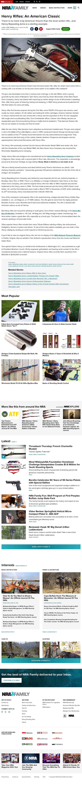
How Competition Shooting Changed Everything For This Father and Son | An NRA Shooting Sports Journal (61, 621)
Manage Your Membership (71, 711)
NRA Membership (68, 702)
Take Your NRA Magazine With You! (10, 766)
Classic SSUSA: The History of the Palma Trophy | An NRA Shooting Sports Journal (61, 614)
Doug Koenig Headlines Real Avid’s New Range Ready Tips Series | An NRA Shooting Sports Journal (19, 616)
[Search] (78, 8)
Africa (59, 603)
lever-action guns (63, 264)
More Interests (21, 566)
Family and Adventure (29, 705)
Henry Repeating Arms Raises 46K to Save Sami (27, 273)
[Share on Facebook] (32, 28)
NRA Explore (46, 707)
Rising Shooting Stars (28, 719)
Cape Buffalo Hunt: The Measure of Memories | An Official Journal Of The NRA (61, 598)
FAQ (44, 777)
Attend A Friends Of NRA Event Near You (71, 766)
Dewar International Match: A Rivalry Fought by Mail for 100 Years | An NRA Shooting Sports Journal (61, 607)
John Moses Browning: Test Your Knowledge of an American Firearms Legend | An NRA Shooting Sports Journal (71, 425)
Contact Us (5, 702)
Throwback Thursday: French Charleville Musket (50, 447)
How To (12, 603)
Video (34, 521)
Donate (27, 2)
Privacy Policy (5, 777)
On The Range (26, 717)
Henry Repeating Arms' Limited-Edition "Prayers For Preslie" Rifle (33, 276)
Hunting (35, 537)
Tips (17, 603)
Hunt (55, 603)
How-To (5, 639)
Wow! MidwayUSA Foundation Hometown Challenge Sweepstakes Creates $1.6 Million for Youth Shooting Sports (54, 464)
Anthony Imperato (42, 264)
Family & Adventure (12, 29)
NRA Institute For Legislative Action (51, 703)
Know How (6, 603)
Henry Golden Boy (29, 264)
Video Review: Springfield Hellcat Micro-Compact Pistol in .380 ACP (50, 513)
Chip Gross (27, 266)
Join (16, 2)
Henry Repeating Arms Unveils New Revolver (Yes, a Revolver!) (32, 278)
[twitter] (36, 28)
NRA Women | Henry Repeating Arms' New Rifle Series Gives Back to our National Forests (51, 424)
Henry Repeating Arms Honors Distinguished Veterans (29, 281)
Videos (43, 8)
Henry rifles (52, 264)
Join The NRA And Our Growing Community (29, 767)
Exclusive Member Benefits (71, 705)
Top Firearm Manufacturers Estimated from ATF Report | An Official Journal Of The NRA (9, 425)
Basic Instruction (56, 8)
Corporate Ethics (26, 777)
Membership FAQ (68, 708)
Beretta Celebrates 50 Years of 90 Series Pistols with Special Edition (54, 481)
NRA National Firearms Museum (42, 266)
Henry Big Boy (57, 266)
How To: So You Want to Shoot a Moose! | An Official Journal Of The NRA (18, 598)
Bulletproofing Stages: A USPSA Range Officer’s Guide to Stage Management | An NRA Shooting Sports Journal (18, 624)
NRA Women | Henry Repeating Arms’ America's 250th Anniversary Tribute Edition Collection (30, 425)
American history (18, 266)
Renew (22, 2)
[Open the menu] (74, 7)
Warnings (36, 777)
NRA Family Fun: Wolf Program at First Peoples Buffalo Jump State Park (54, 497)
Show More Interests (51, 660)
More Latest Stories (49, 547)
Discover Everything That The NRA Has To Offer (51, 767)
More (13, 442)
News (34, 8)
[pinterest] (41, 28)
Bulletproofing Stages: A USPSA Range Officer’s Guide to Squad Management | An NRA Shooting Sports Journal (18, 608)
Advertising (5, 705)
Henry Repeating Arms (15, 264)
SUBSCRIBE (12, 680)
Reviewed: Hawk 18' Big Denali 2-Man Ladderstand (49, 528)
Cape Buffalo (48, 603)
